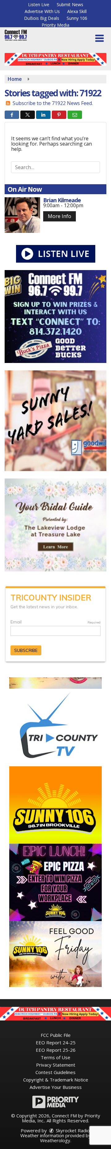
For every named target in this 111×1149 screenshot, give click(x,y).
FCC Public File (56, 1035)
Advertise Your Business (56, 1087)
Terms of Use (55, 1057)
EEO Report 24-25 (56, 1042)
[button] (99, 38)
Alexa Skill (77, 11)
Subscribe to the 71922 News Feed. (53, 103)
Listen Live (38, 4)
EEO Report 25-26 (56, 1050)
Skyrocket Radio (72, 1130)
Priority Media (55, 25)
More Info (59, 216)
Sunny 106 (77, 18)
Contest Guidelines (55, 1072)
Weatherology (55, 1140)
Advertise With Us (42, 11)
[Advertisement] (55, 59)
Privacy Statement (55, 1065)
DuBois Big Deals (41, 18)
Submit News (70, 4)
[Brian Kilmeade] (22, 215)
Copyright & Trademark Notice (55, 1080)
